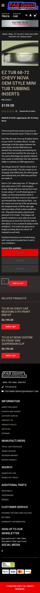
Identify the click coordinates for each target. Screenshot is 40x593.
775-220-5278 (20, 24)
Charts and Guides (11, 411)
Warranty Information (13, 522)
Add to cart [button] (11, 326)
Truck (6, 15)
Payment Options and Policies (17, 513)
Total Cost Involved (12, 447)
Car (17, 15)
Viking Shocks (9, 451)
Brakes (5, 499)
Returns (6, 517)
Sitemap (6, 433)
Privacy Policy (9, 424)
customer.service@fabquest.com (21, 391)
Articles (6, 429)
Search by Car (9, 473)
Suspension (7, 495)
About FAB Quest (10, 407)
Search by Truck (10, 477)
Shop (11, 34)
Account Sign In (10, 416)
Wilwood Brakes (10, 455)
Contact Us (7, 420)
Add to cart (18, 283)
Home (4, 34)
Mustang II (7, 491)
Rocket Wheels (9, 460)
